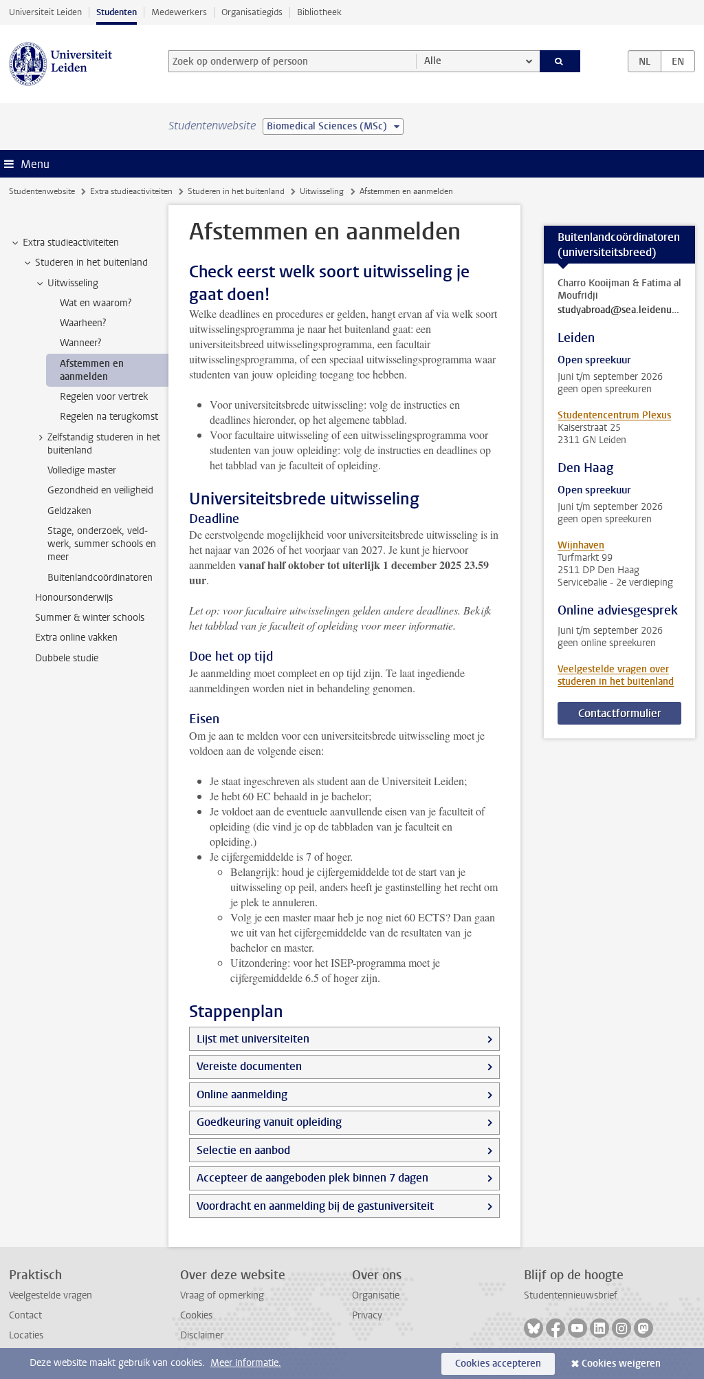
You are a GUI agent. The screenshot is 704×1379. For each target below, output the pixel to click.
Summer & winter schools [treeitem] (89, 617)
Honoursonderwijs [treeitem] (74, 597)
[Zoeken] (560, 61)
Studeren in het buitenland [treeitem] (91, 262)
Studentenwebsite (42, 191)
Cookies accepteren (498, 1363)
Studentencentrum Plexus (614, 415)
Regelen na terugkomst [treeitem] (109, 416)
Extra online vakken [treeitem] (76, 637)
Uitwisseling (322, 191)
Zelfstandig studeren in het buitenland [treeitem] (103, 444)
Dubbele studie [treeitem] (66, 658)
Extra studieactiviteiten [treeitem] (71, 242)
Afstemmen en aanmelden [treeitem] (92, 370)
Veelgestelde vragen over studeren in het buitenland (616, 675)
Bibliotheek (319, 12)
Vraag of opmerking (222, 1295)
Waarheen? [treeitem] (83, 323)
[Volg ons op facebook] (555, 1328)
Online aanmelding (242, 1094)
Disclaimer (201, 1335)
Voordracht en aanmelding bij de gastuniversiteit (315, 1206)
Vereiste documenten (249, 1066)
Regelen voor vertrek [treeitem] (104, 396)
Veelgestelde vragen (50, 1295)
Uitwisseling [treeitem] (72, 283)
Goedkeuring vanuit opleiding (269, 1122)
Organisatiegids (252, 12)
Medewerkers (179, 12)
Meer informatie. (245, 1362)
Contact (25, 1315)
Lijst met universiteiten (253, 1038)
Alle (432, 60)
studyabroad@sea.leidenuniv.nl (619, 310)
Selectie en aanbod (243, 1150)
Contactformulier (619, 713)
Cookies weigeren (621, 1363)
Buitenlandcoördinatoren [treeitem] (100, 577)
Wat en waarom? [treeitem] (95, 303)
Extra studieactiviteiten (131, 191)
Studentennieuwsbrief (570, 1295)
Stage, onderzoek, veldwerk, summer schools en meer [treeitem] (101, 544)
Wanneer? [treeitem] (80, 343)
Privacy (367, 1315)
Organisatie (375, 1295)
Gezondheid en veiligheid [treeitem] (100, 490)
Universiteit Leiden (45, 12)
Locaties (26, 1335)
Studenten (116, 12)
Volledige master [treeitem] (81, 470)
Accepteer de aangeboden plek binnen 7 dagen (312, 1177)
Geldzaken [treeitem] (69, 510)
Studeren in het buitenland (236, 191)
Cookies (196, 1315)
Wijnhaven (581, 545)
